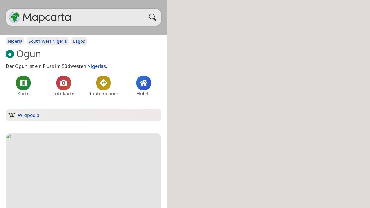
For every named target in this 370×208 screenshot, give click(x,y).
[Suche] (154, 17)
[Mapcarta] (14, 17)
